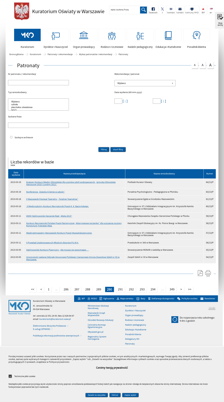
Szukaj (143, 10)
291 (119, 289)
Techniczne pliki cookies (24, 376)
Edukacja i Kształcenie (135, 330)
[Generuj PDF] (200, 273)
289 (97, 289)
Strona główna (16, 54)
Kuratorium (35, 54)
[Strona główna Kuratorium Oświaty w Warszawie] (20, 307)
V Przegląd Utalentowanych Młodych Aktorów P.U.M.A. (52, 242)
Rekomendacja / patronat (126, 74)
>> (188, 289)
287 (75, 289)
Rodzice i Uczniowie (134, 320)
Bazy (143, 298)
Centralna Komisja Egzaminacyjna (97, 326)
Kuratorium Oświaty (58, 11)
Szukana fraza (14, 117)
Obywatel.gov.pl (95, 332)
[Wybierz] (39, 101)
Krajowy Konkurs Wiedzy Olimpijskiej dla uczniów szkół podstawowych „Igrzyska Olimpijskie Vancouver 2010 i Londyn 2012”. (71, 183)
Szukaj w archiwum (24, 137)
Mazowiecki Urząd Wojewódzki (96, 314)
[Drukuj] (208, 273)
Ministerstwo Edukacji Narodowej (98, 307)
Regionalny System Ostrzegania (97, 338)
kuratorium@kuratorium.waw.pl (55, 319)
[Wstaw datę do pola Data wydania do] (163, 101)
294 (151, 289)
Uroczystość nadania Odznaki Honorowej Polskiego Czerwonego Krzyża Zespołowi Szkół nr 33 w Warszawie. (73, 258)
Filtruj (104, 149)
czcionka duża (209, 65)
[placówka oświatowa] (39, 107)
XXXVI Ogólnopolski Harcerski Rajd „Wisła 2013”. (49, 216)
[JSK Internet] (211, 308)
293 (141, 289)
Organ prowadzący (134, 315)
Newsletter (209, 298)
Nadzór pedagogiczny (135, 325)
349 (170, 289)
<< (31, 289)
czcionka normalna (193, 64)
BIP (83, 298)
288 (86, 289)
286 (64, 289)
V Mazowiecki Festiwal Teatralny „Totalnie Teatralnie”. (52, 199)
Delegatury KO (132, 339)
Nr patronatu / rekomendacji (22, 74)
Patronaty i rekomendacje (60, 54)
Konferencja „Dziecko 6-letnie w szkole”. (45, 191)
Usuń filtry (116, 149)
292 (130, 289)
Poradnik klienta (133, 334)
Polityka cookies (189, 298)
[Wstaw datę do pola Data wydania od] (124, 101)
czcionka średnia (201, 64)
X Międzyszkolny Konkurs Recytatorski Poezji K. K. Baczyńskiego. (57, 206)
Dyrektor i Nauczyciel (135, 310)
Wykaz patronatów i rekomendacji (95, 54)
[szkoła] (39, 104)
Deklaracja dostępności (163, 298)
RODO (94, 298)
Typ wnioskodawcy (17, 92)
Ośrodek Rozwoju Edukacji (100, 320)
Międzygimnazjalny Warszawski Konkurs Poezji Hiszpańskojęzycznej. (59, 233)
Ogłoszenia (108, 298)
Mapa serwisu (126, 298)
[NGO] (39, 110)
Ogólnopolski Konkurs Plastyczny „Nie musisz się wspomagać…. (57, 249)
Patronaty (123, 54)
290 (108, 289)
